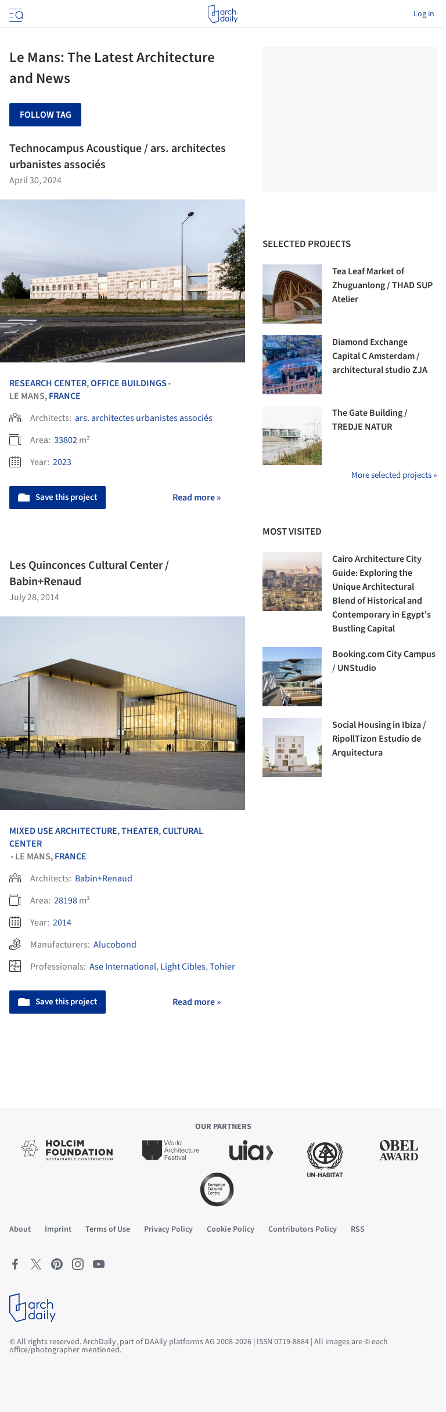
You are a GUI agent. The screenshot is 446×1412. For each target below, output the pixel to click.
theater (140, 831)
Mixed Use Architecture (63, 831)
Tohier (222, 966)
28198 (65, 900)
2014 (62, 922)
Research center (48, 383)
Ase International (122, 966)
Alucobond (114, 944)
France (65, 396)
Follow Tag (45, 114)
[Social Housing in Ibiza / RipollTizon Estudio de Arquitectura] (292, 747)
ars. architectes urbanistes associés (144, 418)
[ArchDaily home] (223, 14)
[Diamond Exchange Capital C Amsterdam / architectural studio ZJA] (292, 364)
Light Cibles (183, 966)
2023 (62, 462)
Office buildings (129, 383)
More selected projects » (394, 475)
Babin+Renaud (103, 878)
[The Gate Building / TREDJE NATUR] (292, 435)
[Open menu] (15, 14)
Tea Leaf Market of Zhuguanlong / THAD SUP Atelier (382, 285)
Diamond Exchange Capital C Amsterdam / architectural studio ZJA (379, 356)
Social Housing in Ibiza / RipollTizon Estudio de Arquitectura (379, 738)
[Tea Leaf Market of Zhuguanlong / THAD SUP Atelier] (292, 294)
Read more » (196, 497)
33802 (65, 440)
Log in (423, 14)
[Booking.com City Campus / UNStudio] (292, 676)
